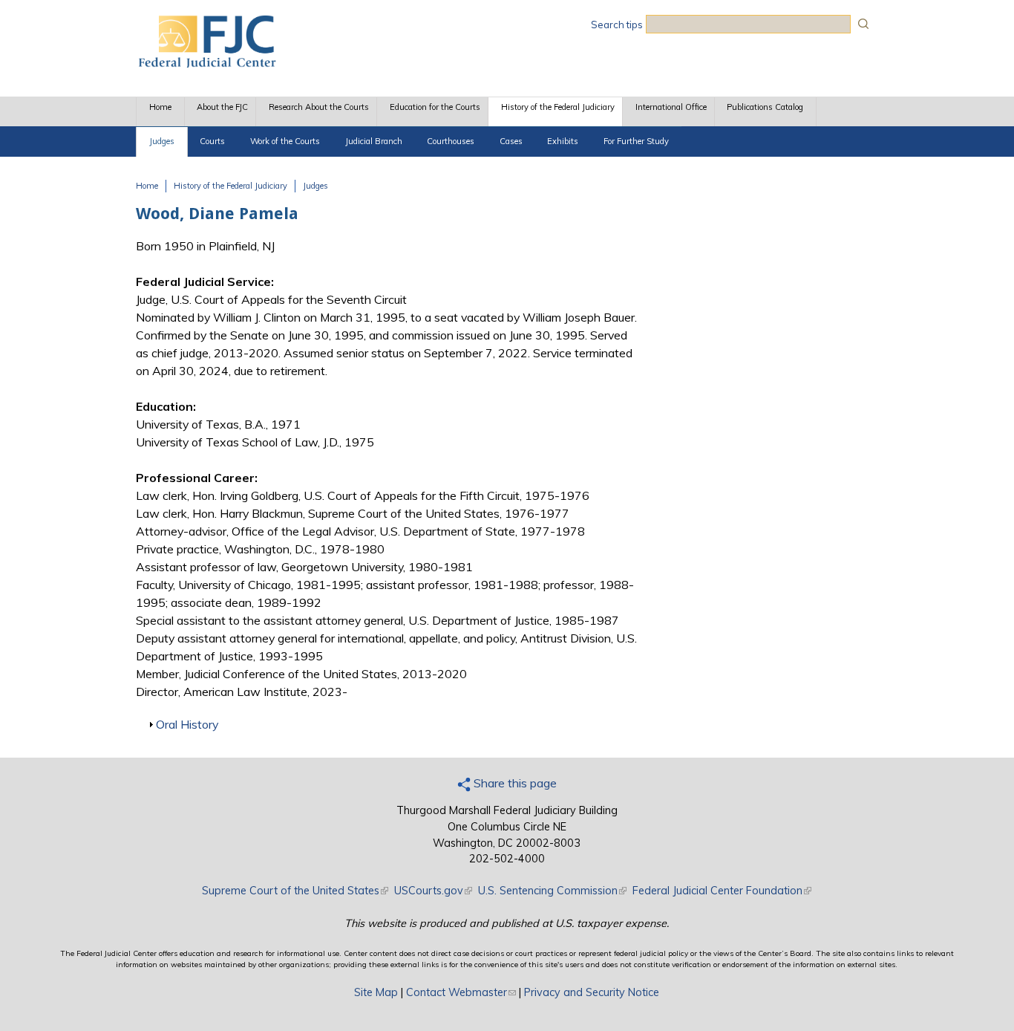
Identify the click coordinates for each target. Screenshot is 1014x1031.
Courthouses (450, 141)
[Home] (206, 63)
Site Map (376, 992)
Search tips (617, 24)
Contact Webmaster (461, 992)
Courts (212, 141)
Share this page (514, 782)
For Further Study (636, 141)
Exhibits (562, 141)
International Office (671, 107)
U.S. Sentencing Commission (552, 890)
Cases (511, 141)
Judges (161, 141)
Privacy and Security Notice (591, 992)
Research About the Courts (319, 107)
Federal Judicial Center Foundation (721, 890)
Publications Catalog (765, 107)
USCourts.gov (433, 890)
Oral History (187, 724)
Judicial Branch (373, 141)
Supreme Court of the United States (295, 890)
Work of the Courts (285, 141)
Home (160, 107)
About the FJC (222, 107)
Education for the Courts (435, 107)
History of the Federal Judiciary (558, 107)
